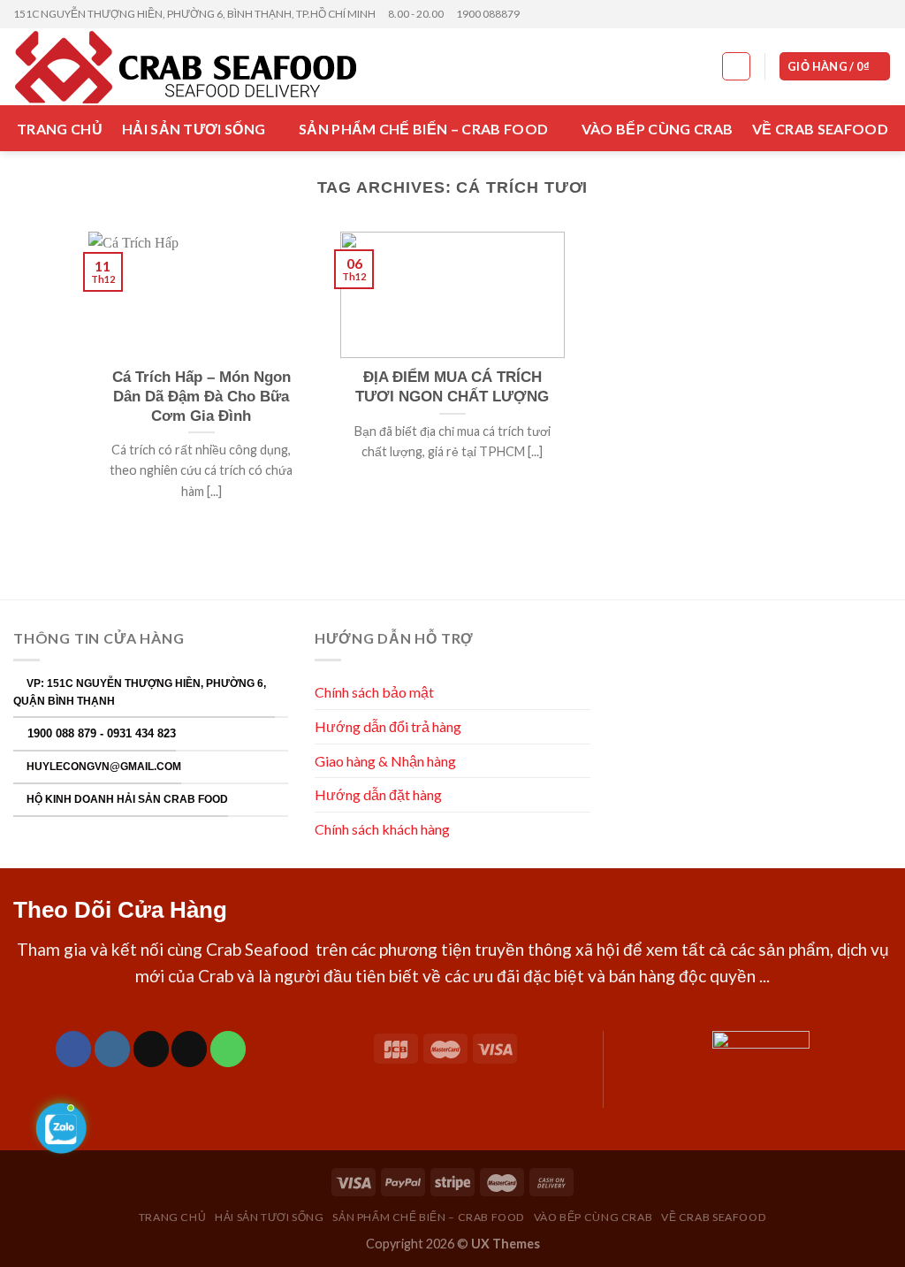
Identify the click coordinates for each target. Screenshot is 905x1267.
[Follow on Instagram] (849, 14)
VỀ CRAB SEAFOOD (820, 128)
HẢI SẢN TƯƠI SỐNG (193, 128)
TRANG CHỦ (60, 128)
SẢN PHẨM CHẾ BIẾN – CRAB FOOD (423, 128)
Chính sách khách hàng (383, 828)
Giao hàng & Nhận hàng (385, 760)
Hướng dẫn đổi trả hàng (388, 726)
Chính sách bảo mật (374, 691)
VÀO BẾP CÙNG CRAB (657, 128)
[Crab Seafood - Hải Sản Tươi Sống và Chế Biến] (200, 67)
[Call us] (228, 1048)
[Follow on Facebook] (832, 14)
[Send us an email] (883, 14)
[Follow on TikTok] (151, 1048)
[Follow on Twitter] (866, 14)
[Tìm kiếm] (736, 66)
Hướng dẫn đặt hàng (378, 794)
